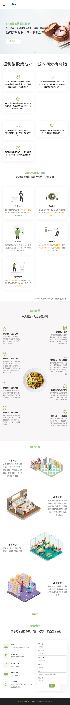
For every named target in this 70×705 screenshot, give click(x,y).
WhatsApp (15, 654)
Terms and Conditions (29, 701)
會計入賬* (18, 277)
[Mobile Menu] (4, 5)
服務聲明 (20, 701)
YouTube (14, 673)
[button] (35, 614)
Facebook (15, 663)
